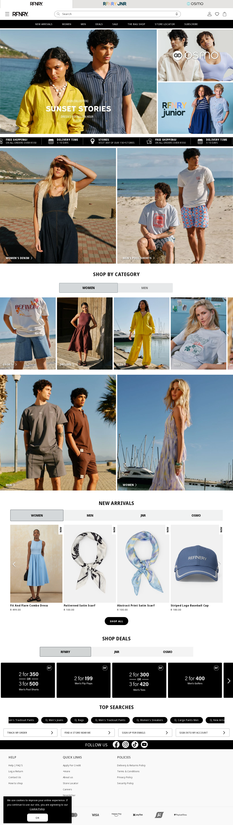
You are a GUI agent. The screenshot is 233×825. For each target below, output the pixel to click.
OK (37, 817)
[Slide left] (14, 564)
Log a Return (16, 771)
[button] (7, 14)
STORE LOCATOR (165, 24)
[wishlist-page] (217, 14)
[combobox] (117, 14)
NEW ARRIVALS (44, 24)
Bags (38, 720)
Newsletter (69, 795)
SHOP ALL (116, 621)
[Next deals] (229, 681)
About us (68, 777)
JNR (143, 515)
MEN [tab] (144, 288)
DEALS (99, 24)
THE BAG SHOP (136, 24)
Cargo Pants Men (145, 720)
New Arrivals (178, 720)
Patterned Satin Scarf (80, 605)
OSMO (196, 515)
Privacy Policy (125, 777)
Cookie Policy (37, 809)
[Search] (58, 14)
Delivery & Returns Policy (131, 765)
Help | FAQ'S (16, 765)
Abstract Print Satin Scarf (136, 605)
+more (66, 771)
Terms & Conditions (128, 771)
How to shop (16, 783)
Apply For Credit (72, 765)
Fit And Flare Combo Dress (29, 605)
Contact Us (15, 777)
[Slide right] (219, 564)
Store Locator (70, 783)
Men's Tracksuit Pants (69, 720)
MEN (83, 24)
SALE (115, 24)
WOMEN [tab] (88, 288)
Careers (67, 789)
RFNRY (65, 652)
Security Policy (125, 783)
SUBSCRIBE (191, 24)
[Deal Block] (28, 681)
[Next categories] (227, 335)
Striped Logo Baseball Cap (190, 605)
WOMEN (66, 24)
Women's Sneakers (109, 720)
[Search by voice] (176, 14)
